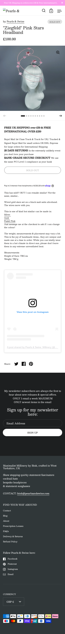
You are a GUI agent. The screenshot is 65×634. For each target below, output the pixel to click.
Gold (7, 218)
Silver (7, 214)
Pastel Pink (9, 221)
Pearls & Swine (15, 21)
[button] (60, 115)
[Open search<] (44, 10)
